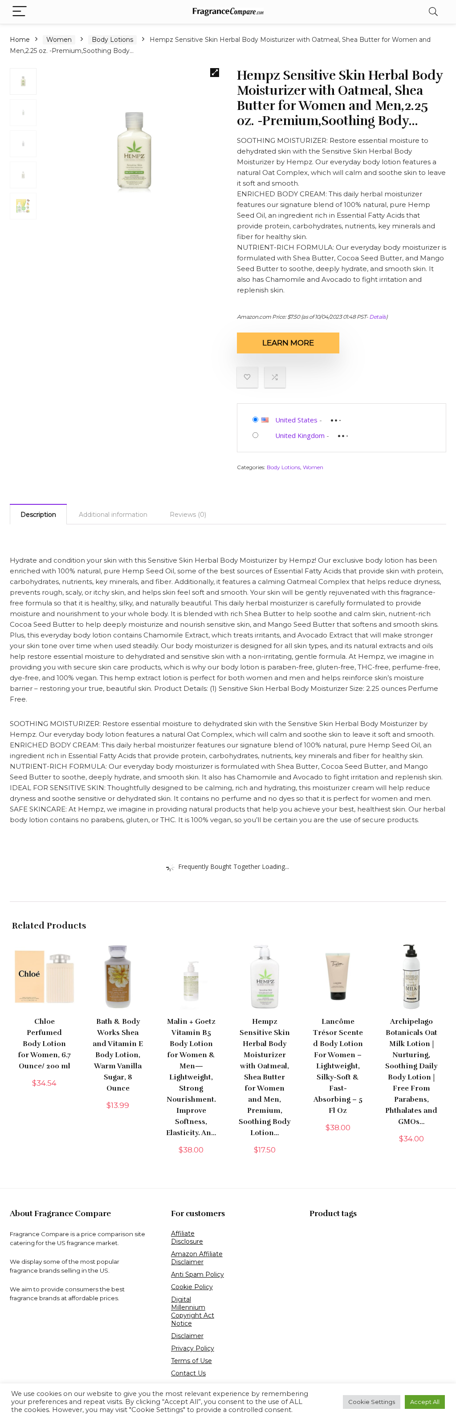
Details (377, 316)
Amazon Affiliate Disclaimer (197, 1258)
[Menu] (19, 12)
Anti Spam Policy (197, 1274)
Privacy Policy (192, 1348)
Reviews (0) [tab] (188, 515)
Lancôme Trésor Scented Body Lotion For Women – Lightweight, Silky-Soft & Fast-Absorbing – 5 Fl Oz (338, 1066)
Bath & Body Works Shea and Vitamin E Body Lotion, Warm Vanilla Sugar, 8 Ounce (118, 1055)
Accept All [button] (425, 1401)
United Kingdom (300, 435)
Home (20, 40)
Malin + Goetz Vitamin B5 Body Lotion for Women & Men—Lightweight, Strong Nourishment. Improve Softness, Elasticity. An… (191, 1077)
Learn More (288, 342)
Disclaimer (187, 1336)
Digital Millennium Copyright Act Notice (192, 1311)
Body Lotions (112, 40)
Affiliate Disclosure (187, 1237)
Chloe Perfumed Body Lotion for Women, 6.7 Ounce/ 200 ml (44, 1044)
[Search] (433, 12)
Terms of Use (191, 1361)
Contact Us (188, 1373)
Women (59, 40)
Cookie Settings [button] (371, 1401)
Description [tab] (38, 515)
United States (296, 419)
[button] (214, 72)
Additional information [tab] (113, 515)
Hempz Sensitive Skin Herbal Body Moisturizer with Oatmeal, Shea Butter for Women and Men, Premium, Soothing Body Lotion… (264, 1077)
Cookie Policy (192, 1287)
